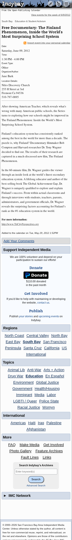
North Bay (59, 335)
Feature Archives (49, 451)
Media (39, 395)
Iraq (41, 423)
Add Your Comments (19, 241)
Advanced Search (36, 485)
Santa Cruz (32, 348)
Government (22, 388)
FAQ (12, 445)
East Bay (13, 342)
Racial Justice (28, 407)
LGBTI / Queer (25, 401)
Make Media (29, 445)
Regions (10, 328)
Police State (49, 401)
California (51, 348)
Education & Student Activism (30, 21)
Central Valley (37, 335)
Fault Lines (30, 457)
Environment (23, 382)
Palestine (53, 423)
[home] (31, 4)
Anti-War (34, 370)
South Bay (7, 21)
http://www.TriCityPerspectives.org (20, 224)
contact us (43, 302)
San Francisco (54, 342)
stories (26, 316)
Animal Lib (16, 370)
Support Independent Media (27, 250)
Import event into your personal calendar (48, 43)
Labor (51, 395)
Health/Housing (47, 388)
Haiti (31, 423)
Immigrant (24, 395)
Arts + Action (54, 370)
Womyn (48, 407)
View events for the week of (50, 15)
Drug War (15, 376)
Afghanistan (36, 429)
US (64, 348)
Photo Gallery (20, 451)
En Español (54, 376)
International (36, 354)
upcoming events (49, 316)
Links (47, 457)
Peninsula (13, 348)
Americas (18, 423)
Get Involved (53, 445)
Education (34, 376)
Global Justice (47, 382)
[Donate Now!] (36, 275)
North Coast (14, 335)
